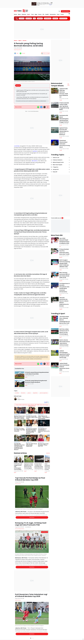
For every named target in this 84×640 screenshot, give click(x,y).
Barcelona (34, 161)
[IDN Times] (21, 11)
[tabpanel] (32, 96)
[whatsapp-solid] (38, 107)
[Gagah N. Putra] (15, 398)
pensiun (35, 151)
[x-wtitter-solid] (44, 107)
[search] (59, 11)
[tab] (18, 85)
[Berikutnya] (50, 461)
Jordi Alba (16, 146)
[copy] (48, 107)
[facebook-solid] (41, 107)
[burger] (69, 13)
